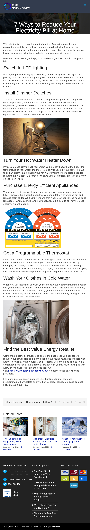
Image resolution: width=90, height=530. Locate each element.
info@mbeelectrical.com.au (18, 479)
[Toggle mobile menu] (85, 5)
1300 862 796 (14, 484)
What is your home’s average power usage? (74, 442)
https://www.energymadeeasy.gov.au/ (28, 370)
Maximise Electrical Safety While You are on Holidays (45, 442)
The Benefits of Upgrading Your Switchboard (12, 442)
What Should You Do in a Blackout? (45, 506)
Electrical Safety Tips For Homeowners (45, 514)
